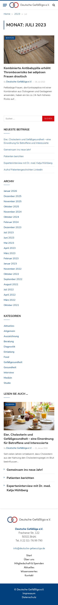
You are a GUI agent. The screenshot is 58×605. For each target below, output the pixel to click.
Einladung (9, 351)
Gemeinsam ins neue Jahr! (17, 149)
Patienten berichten (14, 156)
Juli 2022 (9, 289)
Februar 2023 (11, 258)
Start (29, 555)
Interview (9, 372)
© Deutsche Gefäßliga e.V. (29, 589)
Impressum (29, 593)
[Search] (53, 5)
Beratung (10, 38)
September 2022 (13, 279)
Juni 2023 (9, 237)
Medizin (8, 377)
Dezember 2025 (12, 196)
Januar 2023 (10, 263)
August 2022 (11, 284)
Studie (7, 383)
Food (6, 357)
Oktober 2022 (11, 274)
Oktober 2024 (11, 217)
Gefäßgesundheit (13, 362)
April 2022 (10, 294)
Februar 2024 (11, 222)
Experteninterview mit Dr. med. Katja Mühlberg (28, 163)
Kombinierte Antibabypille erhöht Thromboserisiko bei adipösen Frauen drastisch (27, 72)
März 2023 (9, 253)
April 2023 (10, 248)
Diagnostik (9, 346)
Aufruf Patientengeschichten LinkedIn (23, 169)
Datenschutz (29, 597)
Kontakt (29, 575)
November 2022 (13, 268)
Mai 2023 (9, 243)
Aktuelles (9, 326)
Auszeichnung (11, 336)
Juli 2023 (9, 232)
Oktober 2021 (11, 305)
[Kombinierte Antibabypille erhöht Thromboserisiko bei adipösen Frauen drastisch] (29, 49)
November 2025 (13, 201)
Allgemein (9, 331)
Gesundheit (10, 367)
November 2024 (13, 211)
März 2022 (9, 300)
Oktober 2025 (11, 206)
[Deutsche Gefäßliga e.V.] (29, 5)
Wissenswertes (29, 571)
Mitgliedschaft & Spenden (29, 563)
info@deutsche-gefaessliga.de (29, 548)
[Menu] (5, 5)
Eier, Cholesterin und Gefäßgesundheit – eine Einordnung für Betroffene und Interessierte (29, 439)
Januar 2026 (10, 191)
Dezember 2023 (12, 227)
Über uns (29, 559)
